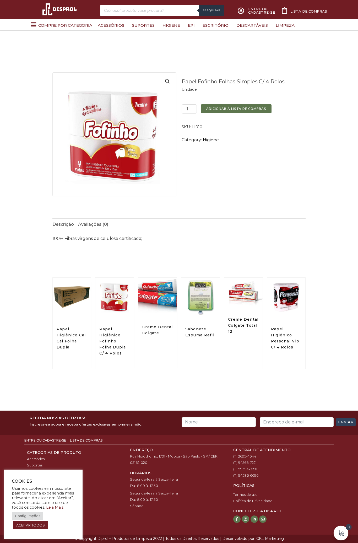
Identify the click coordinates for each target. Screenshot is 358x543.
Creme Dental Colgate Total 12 (243, 325)
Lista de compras (308, 11)
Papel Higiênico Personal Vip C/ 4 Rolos (285, 338)
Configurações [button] (27, 516)
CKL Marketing (270, 538)
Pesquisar (211, 10)
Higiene (171, 25)
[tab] (63, 224)
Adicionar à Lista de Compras (236, 108)
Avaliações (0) (93, 224)
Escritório (216, 25)
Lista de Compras (86, 440)
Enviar (346, 422)
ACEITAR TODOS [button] (30, 525)
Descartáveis (252, 25)
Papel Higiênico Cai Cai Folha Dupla (71, 338)
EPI (191, 25)
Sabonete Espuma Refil (200, 332)
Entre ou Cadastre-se (45, 440)
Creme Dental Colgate (157, 330)
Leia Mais (54, 507)
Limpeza (285, 25)
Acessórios (111, 25)
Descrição (63, 224)
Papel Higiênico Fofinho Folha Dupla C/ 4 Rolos (112, 341)
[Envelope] (263, 519)
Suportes (143, 25)
